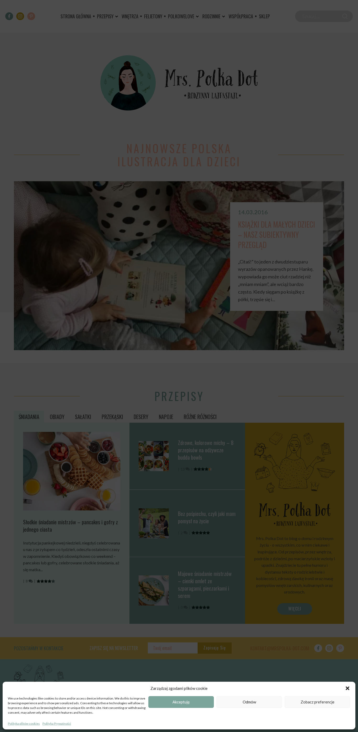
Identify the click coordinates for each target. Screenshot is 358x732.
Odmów (249, 702)
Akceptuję (181, 702)
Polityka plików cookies (24, 723)
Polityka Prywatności (56, 723)
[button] (347, 688)
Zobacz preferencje (317, 702)
